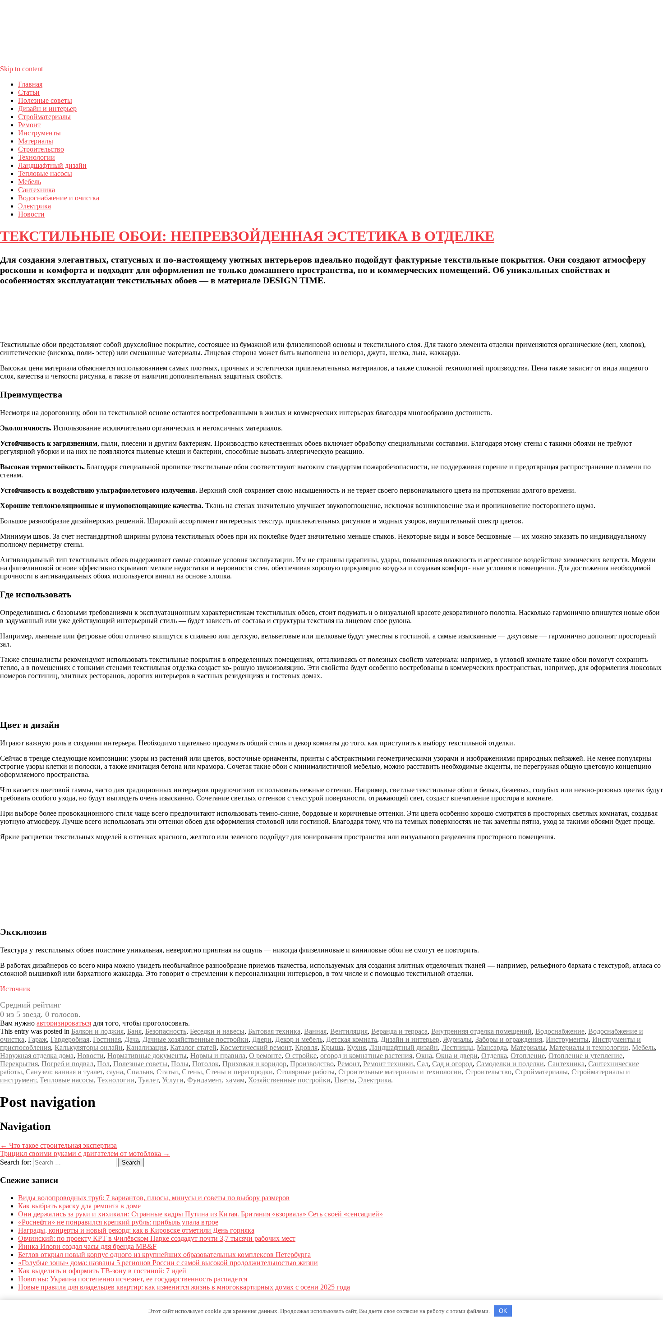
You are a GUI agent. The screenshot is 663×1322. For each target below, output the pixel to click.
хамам (235, 1080)
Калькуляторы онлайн (89, 1047)
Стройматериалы (44, 116)
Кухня (356, 1047)
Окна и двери (457, 1055)
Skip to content (21, 69)
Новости (31, 214)
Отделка (494, 1055)
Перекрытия (19, 1064)
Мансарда (492, 1047)
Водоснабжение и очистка (58, 198)
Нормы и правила (217, 1055)
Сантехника (36, 190)
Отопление (528, 1055)
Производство (312, 1064)
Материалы (35, 141)
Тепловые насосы (45, 173)
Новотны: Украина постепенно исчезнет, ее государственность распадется (132, 1279)
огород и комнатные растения (366, 1055)
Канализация (146, 1047)
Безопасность (165, 1031)
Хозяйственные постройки (289, 1080)
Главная (30, 84)
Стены (192, 1072)
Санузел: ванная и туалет (64, 1072)
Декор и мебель (298, 1039)
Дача (131, 1039)
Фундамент (204, 1080)
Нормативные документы (147, 1055)
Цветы (344, 1080)
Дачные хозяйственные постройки (196, 1039)
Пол (103, 1064)
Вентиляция (349, 1031)
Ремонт (29, 125)
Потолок (205, 1064)
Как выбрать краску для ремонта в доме (79, 1206)
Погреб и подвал (67, 1064)
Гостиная (107, 1039)
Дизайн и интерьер (47, 108)
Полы (180, 1064)
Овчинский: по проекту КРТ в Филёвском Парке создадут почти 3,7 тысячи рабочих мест (156, 1238)
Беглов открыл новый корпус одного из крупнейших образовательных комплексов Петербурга (164, 1254)
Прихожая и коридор (254, 1064)
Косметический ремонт (255, 1047)
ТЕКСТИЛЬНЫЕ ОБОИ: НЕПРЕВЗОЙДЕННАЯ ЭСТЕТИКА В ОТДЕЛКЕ (247, 236)
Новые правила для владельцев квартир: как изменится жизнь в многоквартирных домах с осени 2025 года (184, 1287)
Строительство (41, 149)
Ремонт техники (388, 1064)
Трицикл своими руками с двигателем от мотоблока (85, 1153)
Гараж (37, 1039)
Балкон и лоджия (97, 1031)
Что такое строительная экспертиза (58, 1145)
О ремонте (265, 1055)
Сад (422, 1064)
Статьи (29, 92)
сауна (114, 1072)
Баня (134, 1031)
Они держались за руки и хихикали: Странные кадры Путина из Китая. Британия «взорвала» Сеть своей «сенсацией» (200, 1214)
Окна (424, 1055)
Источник (15, 989)
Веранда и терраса (399, 1031)
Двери (262, 1039)
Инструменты (39, 133)
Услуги (173, 1080)
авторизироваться (64, 1023)
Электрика (34, 206)
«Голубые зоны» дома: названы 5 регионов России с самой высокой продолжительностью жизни (168, 1263)
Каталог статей (193, 1047)
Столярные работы (305, 1072)
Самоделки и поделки (510, 1064)
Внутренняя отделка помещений (481, 1031)
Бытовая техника (274, 1031)
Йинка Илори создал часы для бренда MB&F (87, 1246)
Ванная (315, 1031)
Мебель (29, 181)
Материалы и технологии (588, 1047)
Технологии (36, 157)
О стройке (301, 1055)
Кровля (306, 1047)
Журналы (457, 1039)
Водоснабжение (560, 1031)
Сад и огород (452, 1064)
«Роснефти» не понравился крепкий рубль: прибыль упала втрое (118, 1222)
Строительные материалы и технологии (400, 1072)
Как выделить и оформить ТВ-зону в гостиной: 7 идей (102, 1271)
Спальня (140, 1072)
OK (503, 1311)
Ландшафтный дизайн (52, 165)
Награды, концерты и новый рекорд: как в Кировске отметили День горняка (136, 1230)
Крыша (332, 1047)
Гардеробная (70, 1039)
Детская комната (351, 1039)
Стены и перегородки (239, 1072)
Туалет (148, 1080)
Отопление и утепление (585, 1055)
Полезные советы (45, 100)
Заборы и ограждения (508, 1039)
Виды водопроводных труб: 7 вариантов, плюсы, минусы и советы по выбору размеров (154, 1198)
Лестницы (457, 1047)
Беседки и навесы (217, 1031)
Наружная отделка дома (37, 1055)
